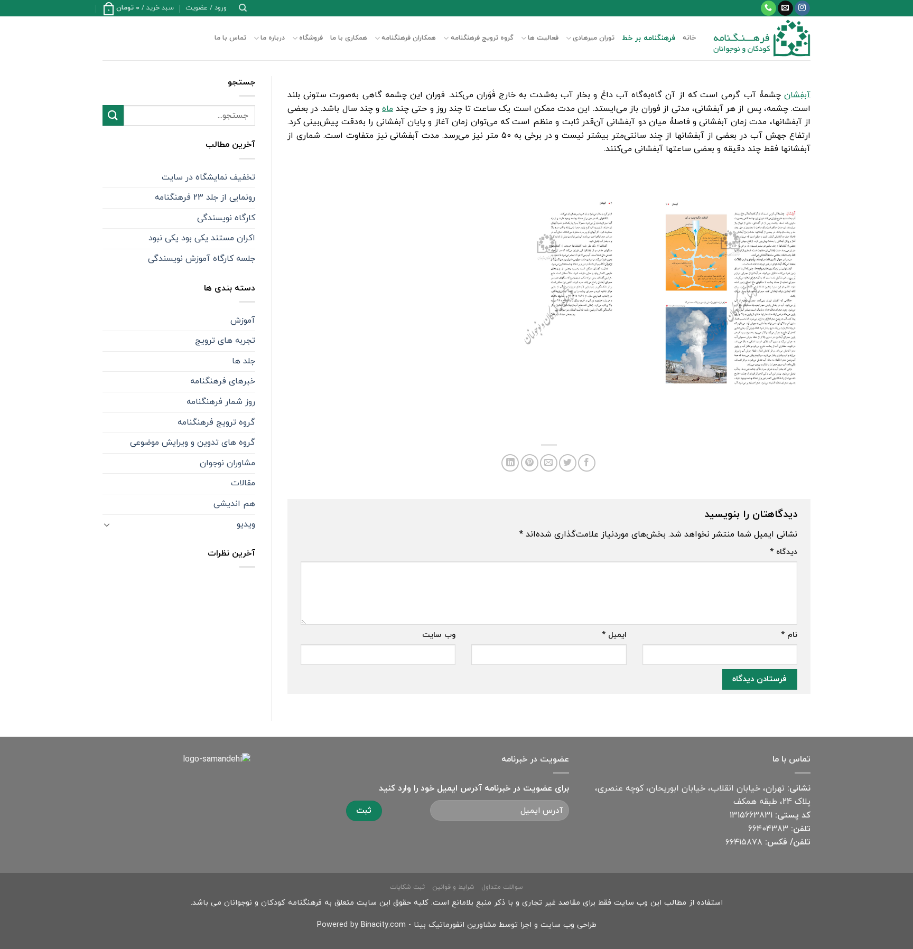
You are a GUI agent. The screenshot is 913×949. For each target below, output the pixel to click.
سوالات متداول (502, 887)
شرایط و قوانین (453, 887)
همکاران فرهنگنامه (408, 38)
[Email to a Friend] (548, 463)
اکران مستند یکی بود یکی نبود (201, 238)
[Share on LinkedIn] (510, 463)
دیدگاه (783, 552)
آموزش (242, 320)
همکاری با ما (348, 38)
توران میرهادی (593, 38)
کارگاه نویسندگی (226, 218)
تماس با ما (230, 38)
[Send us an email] (785, 8)
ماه (387, 109)
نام (789, 635)
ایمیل (614, 635)
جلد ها (243, 361)
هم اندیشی (234, 504)
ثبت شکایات (407, 887)
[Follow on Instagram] (802, 8)
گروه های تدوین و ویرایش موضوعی (192, 442)
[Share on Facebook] (586, 463)
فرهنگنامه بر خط (648, 38)
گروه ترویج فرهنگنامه (482, 38)
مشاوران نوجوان (227, 463)
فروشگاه (311, 38)
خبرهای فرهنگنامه (222, 381)
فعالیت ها (543, 38)
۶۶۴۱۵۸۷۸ (743, 842)
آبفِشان (797, 95)
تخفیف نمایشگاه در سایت (208, 177)
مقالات (243, 483)
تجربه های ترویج (225, 340)
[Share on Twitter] (567, 463)
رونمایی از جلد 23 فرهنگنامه (205, 197)
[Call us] (768, 8)
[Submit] (113, 115)
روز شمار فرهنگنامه (221, 402)
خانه (689, 38)
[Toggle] (107, 524)
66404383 (768, 829)
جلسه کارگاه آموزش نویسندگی (201, 259)
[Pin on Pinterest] (529, 463)
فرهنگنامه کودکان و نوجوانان (273, 902)
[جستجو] (243, 8)
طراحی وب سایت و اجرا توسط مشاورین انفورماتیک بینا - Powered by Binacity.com (457, 925)
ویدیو (246, 524)
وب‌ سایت (438, 635)
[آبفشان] (728, 293)
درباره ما (272, 38)
